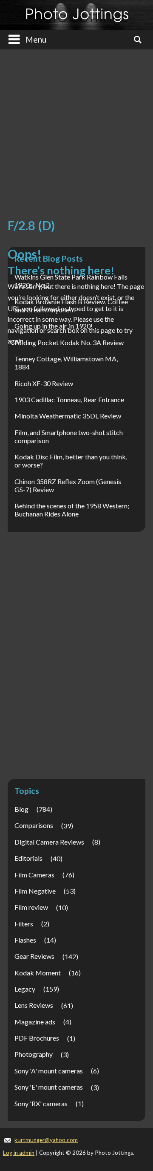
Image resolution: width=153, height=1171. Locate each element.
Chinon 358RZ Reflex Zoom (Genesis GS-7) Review (67, 485)
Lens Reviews (33, 1005)
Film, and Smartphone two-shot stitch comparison (68, 436)
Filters (23, 924)
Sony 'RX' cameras (41, 1103)
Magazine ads (34, 1022)
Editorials (28, 858)
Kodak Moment (37, 973)
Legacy (24, 989)
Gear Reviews (34, 956)
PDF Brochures (36, 1038)
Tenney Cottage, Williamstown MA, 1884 (66, 363)
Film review (31, 907)
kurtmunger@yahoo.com (46, 1139)
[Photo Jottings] (76, 15)
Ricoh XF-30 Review (43, 383)
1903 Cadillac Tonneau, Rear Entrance (69, 399)
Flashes (25, 940)
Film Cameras (34, 875)
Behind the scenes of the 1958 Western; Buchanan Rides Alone (71, 510)
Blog (21, 809)
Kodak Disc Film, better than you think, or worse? (70, 461)
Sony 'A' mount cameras (48, 1071)
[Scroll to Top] (134, 1101)
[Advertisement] (76, 136)
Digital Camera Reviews (49, 842)
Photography (33, 1054)
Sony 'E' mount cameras (48, 1087)
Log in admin (18, 1152)
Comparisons (33, 825)
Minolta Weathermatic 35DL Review (67, 416)
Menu (36, 39)
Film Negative (35, 891)
